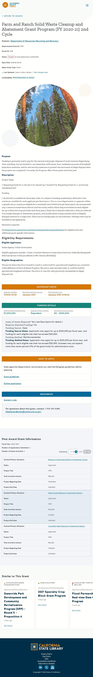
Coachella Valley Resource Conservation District (66, 526)
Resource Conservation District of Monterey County (67, 460)
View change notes (40, 72)
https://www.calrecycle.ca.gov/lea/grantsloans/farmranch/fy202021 (34, 230)
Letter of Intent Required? (18, 321)
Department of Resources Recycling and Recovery (35, 41)
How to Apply (46, 359)
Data (46, 659)
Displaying (63, 452)
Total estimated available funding (14, 311)
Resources (46, 394)
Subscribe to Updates (46, 663)
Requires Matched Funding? (19, 325)
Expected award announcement (32, 292)
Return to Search (13, 16)
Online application (12, 383)
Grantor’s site (10, 400)
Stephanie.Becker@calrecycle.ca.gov (23, 411)
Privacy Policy (46, 654)
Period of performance (55, 292)
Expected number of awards (40, 311)
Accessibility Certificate (47, 661)
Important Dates (46, 287)
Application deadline (10, 292)
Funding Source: (14, 328)
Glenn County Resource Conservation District (65, 493)
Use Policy (47, 656)
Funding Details (46, 305)
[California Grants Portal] (11, 5)
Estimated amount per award (63, 311)
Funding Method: (14, 337)
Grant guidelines (11, 376)
